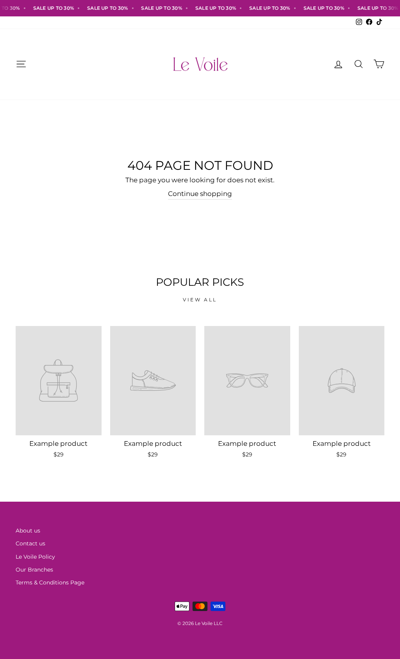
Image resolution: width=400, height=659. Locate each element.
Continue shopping (200, 194)
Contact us (30, 543)
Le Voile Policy (35, 556)
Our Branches (34, 569)
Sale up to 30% (48, 8)
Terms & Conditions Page (50, 582)
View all (200, 300)
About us (28, 530)
